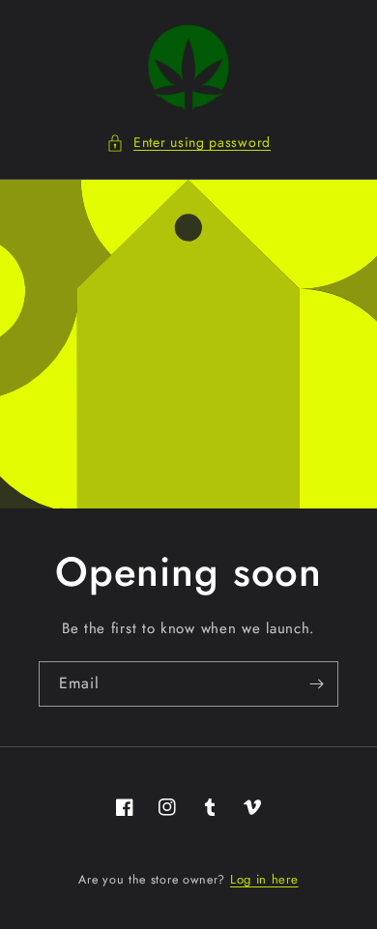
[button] (188, 143)
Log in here (264, 879)
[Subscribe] (316, 684)
